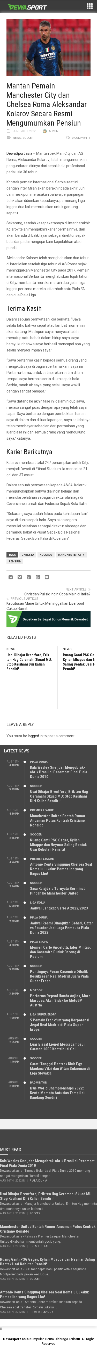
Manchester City (71, 554)
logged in (35, 736)
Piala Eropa (39, 942)
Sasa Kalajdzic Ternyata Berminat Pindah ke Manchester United (57, 891)
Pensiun (15, 561)
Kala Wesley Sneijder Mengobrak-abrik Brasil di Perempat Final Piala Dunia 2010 (58, 772)
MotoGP (36, 990)
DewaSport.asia (19, 153)
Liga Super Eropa (43, 1014)
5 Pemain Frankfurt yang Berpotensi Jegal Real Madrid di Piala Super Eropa (59, 1025)
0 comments (81, 138)
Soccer (28, 138)
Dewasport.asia (16, 1339)
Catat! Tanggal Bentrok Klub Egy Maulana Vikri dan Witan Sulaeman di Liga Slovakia (60, 1069)
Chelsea (27, 554)
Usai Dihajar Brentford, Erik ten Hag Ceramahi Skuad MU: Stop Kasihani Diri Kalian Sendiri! (59, 796)
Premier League (42, 810)
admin (53, 131)
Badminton (38, 1082)
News (17, 138)
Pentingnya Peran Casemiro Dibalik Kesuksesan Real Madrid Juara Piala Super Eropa (59, 976)
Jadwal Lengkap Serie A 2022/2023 (59, 908)
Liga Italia (37, 902)
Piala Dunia (39, 762)
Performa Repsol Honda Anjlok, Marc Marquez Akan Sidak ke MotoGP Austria (60, 1000)
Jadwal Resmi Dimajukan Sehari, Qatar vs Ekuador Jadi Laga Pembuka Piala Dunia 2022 (61, 928)
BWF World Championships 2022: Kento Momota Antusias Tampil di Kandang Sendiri (57, 1093)
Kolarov (46, 554)
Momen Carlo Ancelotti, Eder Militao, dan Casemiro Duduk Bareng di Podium (60, 952)
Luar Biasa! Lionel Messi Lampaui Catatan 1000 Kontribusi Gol (57, 1046)
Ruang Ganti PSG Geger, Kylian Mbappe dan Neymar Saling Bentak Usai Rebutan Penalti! (58, 845)
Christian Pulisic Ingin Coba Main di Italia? (57, 594)
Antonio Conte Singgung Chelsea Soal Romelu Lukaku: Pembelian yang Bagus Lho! (61, 869)
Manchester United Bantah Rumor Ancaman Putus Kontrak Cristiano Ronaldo (58, 820)
